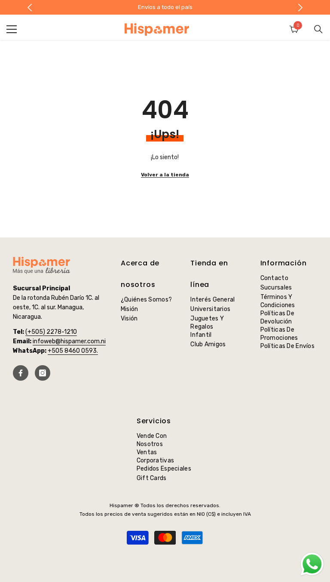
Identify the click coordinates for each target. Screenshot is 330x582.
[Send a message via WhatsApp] (312, 564)
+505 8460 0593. (73, 350)
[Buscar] (318, 29)
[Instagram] (42, 373)
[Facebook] (20, 373)
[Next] (300, 7)
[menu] (11, 29)
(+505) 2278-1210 (51, 332)
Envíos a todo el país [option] (151, 7)
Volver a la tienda (165, 175)
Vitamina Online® (165, 560)
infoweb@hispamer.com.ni (69, 341)
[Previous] (29, 7)
